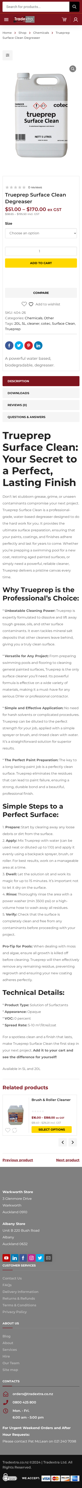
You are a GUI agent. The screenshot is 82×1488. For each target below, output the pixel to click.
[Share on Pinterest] (28, 345)
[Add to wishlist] (7, 1130)
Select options (51, 1129)
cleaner (33, 324)
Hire (6, 1356)
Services (10, 1350)
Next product (67, 1160)
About (8, 1343)
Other (49, 318)
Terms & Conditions (19, 1305)
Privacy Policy (15, 1312)
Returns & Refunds (19, 1298)
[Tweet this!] (19, 345)
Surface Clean (63, 324)
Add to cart (41, 263)
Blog (7, 1336)
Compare (41, 293)
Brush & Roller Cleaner (51, 1100)
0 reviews (35, 187)
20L (17, 324)
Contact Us (12, 1278)
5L (24, 324)
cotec (45, 324)
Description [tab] (18, 381)
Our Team (11, 1363)
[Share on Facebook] (9, 345)
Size (8, 223)
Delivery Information (20, 1292)
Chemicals (41, 33)
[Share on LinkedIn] (38, 345)
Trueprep (13, 329)
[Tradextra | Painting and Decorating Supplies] (23, 19)
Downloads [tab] (18, 393)
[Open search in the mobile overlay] (41, 7)
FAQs (7, 1285)
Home (7, 33)
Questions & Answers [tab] (26, 417)
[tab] (41, 405)
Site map (10, 1370)
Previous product (18, 1160)
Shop (22, 33)
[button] (72, 68)
